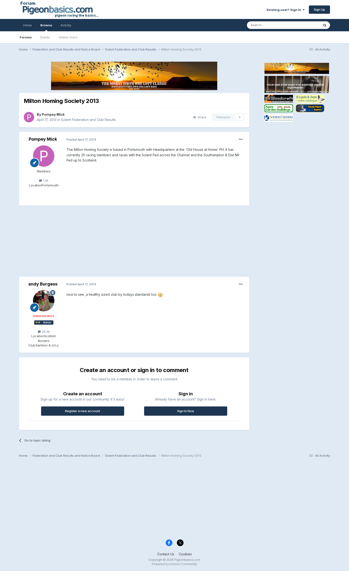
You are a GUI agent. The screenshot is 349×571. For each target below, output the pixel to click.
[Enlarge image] (160, 294)
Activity (66, 25)
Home (27, 25)
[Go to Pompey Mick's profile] (29, 117)
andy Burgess (42, 283)
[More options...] (240, 139)
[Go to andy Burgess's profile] (43, 300)
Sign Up (319, 9)
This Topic (305, 25)
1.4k (45, 180)
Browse (46, 25)
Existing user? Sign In (285, 10)
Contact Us (165, 554)
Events (45, 37)
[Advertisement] (105, 243)
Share (201, 117)
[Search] (325, 25)
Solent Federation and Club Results (88, 120)
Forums (26, 37)
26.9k (45, 331)
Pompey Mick (53, 114)
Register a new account (82, 411)
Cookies (185, 554)
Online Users (68, 37)
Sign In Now (185, 411)
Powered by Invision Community (174, 564)
